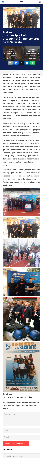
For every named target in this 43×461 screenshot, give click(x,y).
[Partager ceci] (16, 63)
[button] (39, 2)
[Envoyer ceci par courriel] (10, 63)
